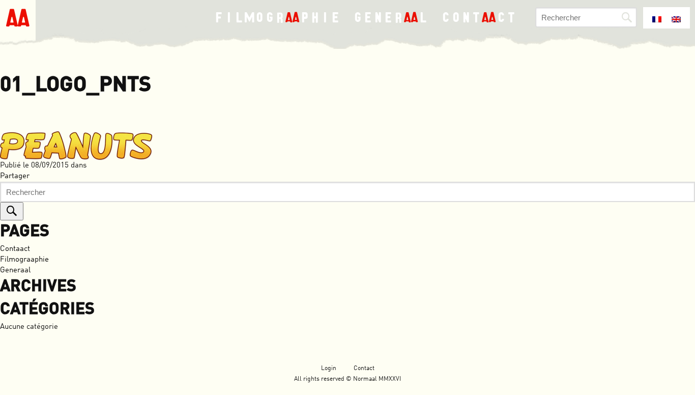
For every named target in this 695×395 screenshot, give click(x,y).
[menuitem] (657, 16)
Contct (479, 17)
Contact (364, 368)
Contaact (15, 249)
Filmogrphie (277, 17)
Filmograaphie (24, 260)
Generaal (15, 270)
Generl (391, 17)
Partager (15, 176)
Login (328, 368)
